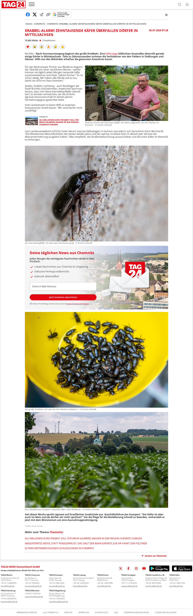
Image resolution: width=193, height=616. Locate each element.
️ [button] (27, 46)
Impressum (84, 612)
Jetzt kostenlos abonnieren (63, 297)
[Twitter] (120, 568)
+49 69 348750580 (153, 583)
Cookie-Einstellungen (165, 612)
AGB (116, 612)
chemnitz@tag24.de (33, 586)
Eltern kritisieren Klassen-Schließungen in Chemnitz (59, 548)
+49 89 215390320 (33, 593)
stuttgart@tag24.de (129, 586)
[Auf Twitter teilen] (35, 14)
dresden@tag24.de (57, 586)
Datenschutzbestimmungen (77, 303)
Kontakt (68, 612)
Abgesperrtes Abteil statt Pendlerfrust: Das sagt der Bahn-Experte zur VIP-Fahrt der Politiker (86, 543)
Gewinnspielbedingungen (136, 612)
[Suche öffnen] (180, 4)
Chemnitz (39, 24)
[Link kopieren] (48, 14)
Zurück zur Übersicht (156, 555)
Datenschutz (101, 612)
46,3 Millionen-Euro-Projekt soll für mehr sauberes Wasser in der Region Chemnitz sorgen (59, 122)
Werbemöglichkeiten (27, 612)
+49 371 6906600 (32, 583)
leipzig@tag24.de (80, 586)
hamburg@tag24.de (9, 601)
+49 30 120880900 (8, 583)
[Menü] (32, 4)
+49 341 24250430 (81, 583)
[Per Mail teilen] (41, 14)
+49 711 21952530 (129, 583)
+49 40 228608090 (8, 598)
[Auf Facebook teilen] (28, 14)
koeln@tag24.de (176, 586)
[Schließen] (166, 14)
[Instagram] (136, 568)
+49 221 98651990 (177, 583)
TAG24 (28, 24)
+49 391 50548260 (57, 598)
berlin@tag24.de (8, 586)
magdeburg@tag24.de (58, 601)
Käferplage (111, 53)
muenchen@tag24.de (34, 596)
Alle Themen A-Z (50, 612)
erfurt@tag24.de (104, 586)
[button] (187, 4)
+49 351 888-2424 (56, 583)
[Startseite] (14, 4)
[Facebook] (128, 568)
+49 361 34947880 (105, 583)
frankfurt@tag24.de (153, 586)
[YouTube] (144, 568)
